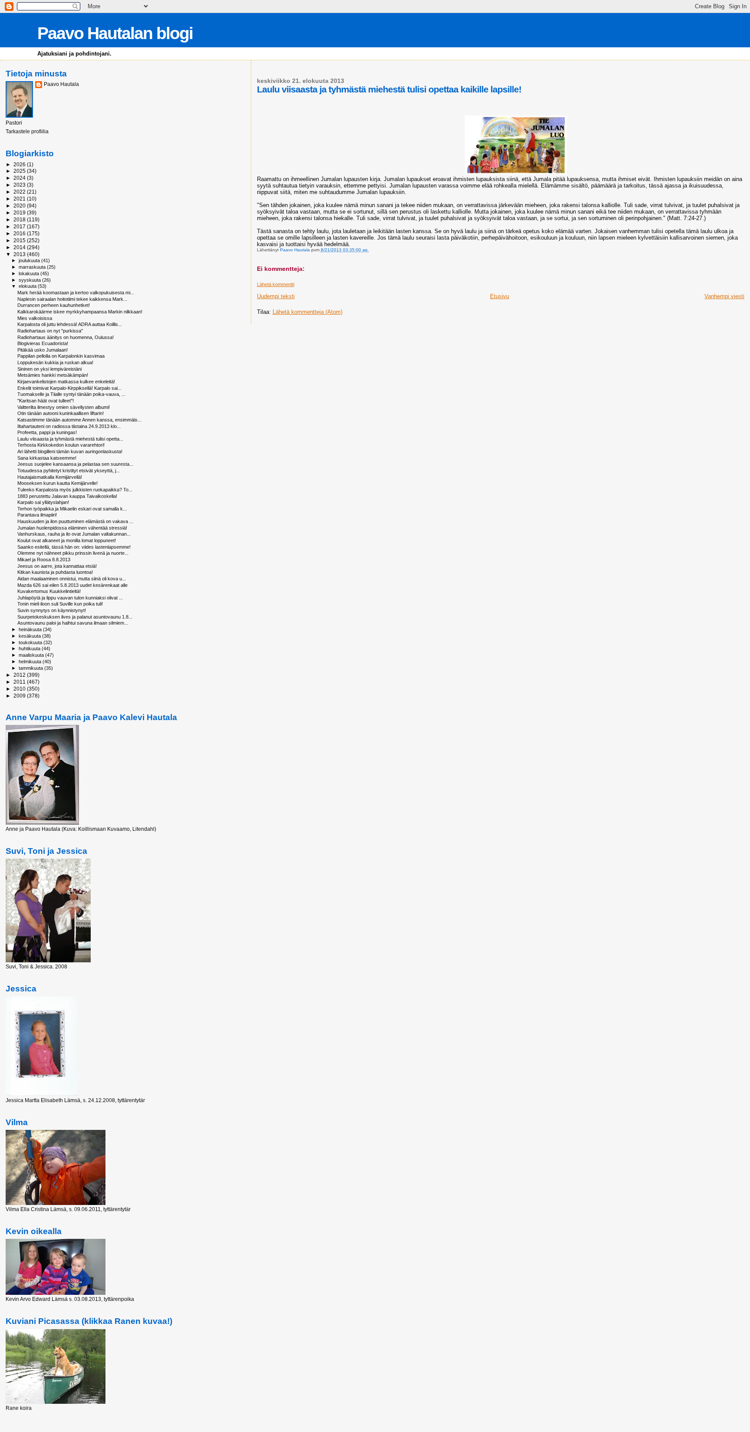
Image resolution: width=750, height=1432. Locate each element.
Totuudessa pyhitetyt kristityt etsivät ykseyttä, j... (68, 470)
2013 (20, 254)
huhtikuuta (30, 648)
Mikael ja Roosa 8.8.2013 (43, 559)
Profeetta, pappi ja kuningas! (47, 432)
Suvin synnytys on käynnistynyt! (51, 610)
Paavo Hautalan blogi (115, 33)
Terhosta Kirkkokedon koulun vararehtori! (61, 445)
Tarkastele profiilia (27, 131)
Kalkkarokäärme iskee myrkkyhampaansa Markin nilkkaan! (79, 311)
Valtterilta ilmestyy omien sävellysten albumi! (63, 407)
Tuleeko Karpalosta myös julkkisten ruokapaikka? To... (74, 489)
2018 (20, 219)
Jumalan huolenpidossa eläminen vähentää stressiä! (72, 527)
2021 (20, 198)
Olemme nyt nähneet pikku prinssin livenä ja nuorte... (72, 553)
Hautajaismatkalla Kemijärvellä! (49, 477)
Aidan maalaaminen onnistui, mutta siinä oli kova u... (71, 578)
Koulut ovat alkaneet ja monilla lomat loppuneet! (66, 540)
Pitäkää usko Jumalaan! (42, 349)
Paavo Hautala (61, 84)
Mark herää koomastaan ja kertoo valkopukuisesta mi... (75, 292)
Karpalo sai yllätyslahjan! (43, 502)
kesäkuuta (30, 636)
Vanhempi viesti (724, 296)
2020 (20, 205)
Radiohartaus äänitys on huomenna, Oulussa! (65, 337)
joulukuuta (30, 260)
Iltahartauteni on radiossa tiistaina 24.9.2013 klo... (69, 426)
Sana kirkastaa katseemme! (46, 458)
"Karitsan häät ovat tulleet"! (45, 400)
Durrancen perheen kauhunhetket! (53, 305)
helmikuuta (31, 661)
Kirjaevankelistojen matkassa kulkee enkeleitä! (66, 381)
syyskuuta (30, 280)
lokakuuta (29, 273)
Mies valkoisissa (34, 318)
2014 (20, 247)
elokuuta (28, 286)
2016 (20, 233)
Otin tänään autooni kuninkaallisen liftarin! (60, 413)
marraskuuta (33, 267)
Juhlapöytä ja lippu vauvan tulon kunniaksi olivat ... (70, 597)
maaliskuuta (32, 655)
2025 (20, 171)
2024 (20, 178)
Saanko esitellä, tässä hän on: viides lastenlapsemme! (74, 547)
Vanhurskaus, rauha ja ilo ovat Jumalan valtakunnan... (74, 534)
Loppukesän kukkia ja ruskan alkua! (55, 362)
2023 (20, 185)
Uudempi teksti (276, 296)
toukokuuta (31, 642)
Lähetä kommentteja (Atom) (307, 312)
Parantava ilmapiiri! (37, 514)
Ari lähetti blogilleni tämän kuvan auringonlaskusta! (69, 451)
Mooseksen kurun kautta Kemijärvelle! (57, 483)
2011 (20, 682)
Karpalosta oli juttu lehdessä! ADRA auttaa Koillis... (69, 324)
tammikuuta (31, 668)
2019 (20, 212)
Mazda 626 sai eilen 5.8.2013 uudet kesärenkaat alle (72, 585)
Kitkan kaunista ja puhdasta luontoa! (55, 572)
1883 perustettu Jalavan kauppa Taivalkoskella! (67, 496)
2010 (20, 688)
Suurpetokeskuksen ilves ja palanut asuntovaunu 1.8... (74, 616)
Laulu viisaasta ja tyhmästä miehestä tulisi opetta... (70, 438)
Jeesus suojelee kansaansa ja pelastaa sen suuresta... (75, 464)
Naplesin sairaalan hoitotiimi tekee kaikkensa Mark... (72, 299)
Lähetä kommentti (275, 284)
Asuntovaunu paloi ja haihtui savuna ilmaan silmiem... (72, 622)
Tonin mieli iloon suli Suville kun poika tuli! (60, 603)
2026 (20, 164)
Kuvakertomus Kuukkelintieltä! (49, 591)
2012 (20, 675)
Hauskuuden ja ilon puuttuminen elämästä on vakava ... (75, 521)
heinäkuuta (31, 629)
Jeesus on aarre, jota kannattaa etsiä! (57, 566)
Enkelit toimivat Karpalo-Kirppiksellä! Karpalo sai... (69, 388)
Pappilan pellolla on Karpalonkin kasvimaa (61, 356)
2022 (20, 191)
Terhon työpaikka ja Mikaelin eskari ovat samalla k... (72, 508)
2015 (20, 240)
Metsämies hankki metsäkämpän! (52, 375)
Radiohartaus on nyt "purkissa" (50, 330)
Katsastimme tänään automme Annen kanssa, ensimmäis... (79, 419)
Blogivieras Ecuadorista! (42, 343)
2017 (20, 226)
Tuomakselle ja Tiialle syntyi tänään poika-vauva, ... (71, 394)
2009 (20, 695)
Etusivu (499, 296)
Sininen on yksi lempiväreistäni (49, 369)
